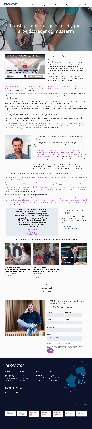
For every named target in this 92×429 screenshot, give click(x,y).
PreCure (50, 60)
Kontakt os (73, 5)
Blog (67, 5)
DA (86, 5)
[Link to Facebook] (14, 388)
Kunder (40, 5)
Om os (62, 5)
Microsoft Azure (67, 226)
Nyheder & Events (48, 5)
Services (34, 5)
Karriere (57, 5)
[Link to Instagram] (17, 388)
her (81, 347)
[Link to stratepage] (6, 388)
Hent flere (47, 291)
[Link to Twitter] (10, 388)
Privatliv (17, 392)
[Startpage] (11, 4)
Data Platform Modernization (71, 229)
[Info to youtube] (20, 388)
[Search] (79, 5)
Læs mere (8, 275)
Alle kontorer (9, 392)
